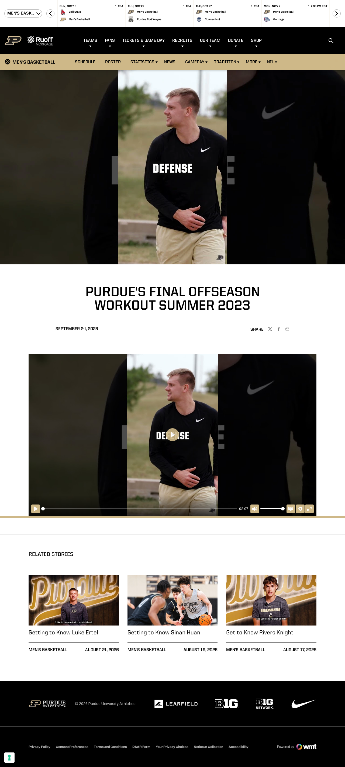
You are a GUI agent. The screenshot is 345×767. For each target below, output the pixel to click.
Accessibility (239, 747)
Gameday (194, 62)
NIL (270, 62)
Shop (256, 41)
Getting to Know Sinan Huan (163, 633)
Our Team (210, 41)
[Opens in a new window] (176, 704)
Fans (110, 41)
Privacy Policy (39, 747)
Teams (90, 41)
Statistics (142, 62)
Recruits (182, 41)
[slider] (139, 508)
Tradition (225, 62)
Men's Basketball (48, 650)
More (251, 62)
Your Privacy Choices (172, 747)
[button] (50, 13)
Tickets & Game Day (143, 41)
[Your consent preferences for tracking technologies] (9, 757)
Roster (113, 62)
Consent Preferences (72, 747)
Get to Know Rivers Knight (260, 633)
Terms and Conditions (110, 747)
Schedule (85, 62)
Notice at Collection (208, 747)
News (169, 62)
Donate (235, 41)
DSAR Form (141, 747)
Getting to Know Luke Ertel (63, 633)
